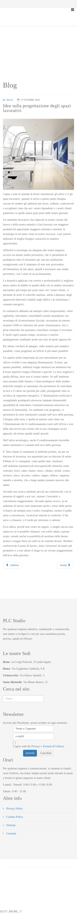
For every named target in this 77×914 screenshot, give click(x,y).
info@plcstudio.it (43, 900)
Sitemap (10, 825)
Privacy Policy (14, 808)
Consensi (11, 833)
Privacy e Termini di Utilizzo (47, 746)
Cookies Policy (14, 816)
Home (16, 40)
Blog (26, 40)
